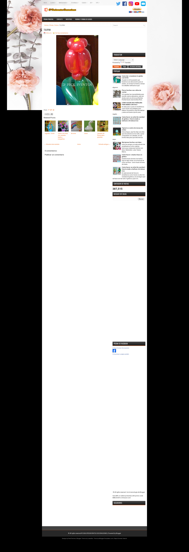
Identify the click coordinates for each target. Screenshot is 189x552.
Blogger (142, 492)
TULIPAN (47, 30)
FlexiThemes (72, 538)
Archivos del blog (135, 66)
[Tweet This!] (51, 110)
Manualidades (63, 3)
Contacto (60, 19)
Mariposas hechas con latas (131, 142)
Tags (124, 66)
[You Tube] (137, 6)
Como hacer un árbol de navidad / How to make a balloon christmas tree (133, 169)
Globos (53, 3)
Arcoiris (73, 133)
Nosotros (69, 19)
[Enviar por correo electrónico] (46, 114)
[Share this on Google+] (53, 110)
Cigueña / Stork (49, 133)
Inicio (45, 3)
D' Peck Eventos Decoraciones (121, 348)
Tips (98, 3)
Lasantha (90, 538)
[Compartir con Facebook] (52, 114)
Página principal (48, 19)
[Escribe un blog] (48, 114)
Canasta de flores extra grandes (100, 135)
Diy (91, 3)
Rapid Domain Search (120, 538)
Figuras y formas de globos (83, 19)
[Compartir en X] (50, 114)
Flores (51, 25)
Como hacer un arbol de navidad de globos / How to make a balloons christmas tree (133, 119)
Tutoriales (75, 3)
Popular (116, 66)
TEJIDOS (84, 3)
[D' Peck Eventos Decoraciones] (114, 352)
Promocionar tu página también (121, 354)
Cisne (86, 133)
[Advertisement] (77, 223)
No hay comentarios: (61, 33)
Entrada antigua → (104, 144)
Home (46, 25)
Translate (127, 62)
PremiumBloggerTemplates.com (103, 538)
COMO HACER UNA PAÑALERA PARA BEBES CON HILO (132, 103)
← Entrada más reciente (51, 144)
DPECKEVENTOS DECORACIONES (96, 533)
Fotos (56, 25)
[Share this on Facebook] (49, 110)
